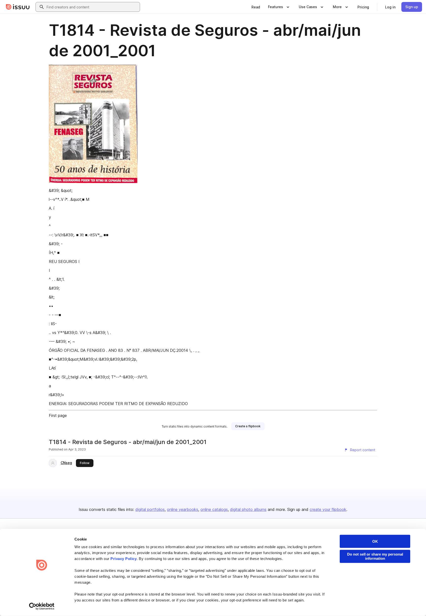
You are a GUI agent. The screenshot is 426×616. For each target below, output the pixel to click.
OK (375, 541)
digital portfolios (150, 509)
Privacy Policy (123, 559)
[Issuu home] (18, 7)
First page (58, 415)
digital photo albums (248, 509)
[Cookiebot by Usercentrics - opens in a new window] (41, 606)
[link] (256, 7)
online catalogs (214, 509)
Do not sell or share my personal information (375, 556)
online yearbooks (182, 509)
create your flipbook (328, 509)
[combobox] (92, 7)
